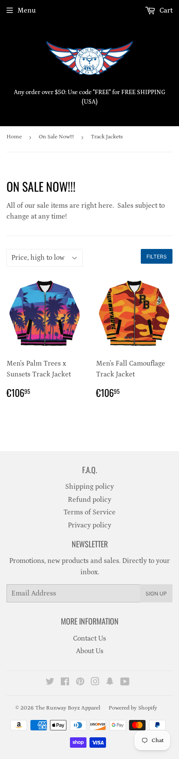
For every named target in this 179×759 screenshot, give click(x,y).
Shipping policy (89, 487)
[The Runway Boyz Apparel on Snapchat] (110, 683)
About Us (89, 651)
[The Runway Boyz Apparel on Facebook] (65, 683)
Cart (165, 10)
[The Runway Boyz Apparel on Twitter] (50, 683)
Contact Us (89, 638)
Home (14, 137)
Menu (26, 10)
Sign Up (156, 593)
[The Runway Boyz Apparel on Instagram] (95, 683)
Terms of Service (89, 512)
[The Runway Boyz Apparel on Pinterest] (80, 683)
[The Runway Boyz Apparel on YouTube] (124, 683)
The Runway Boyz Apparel (67, 708)
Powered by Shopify (133, 708)
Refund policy (89, 500)
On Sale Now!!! (56, 137)
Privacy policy (89, 525)
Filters (156, 256)
